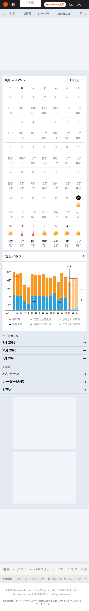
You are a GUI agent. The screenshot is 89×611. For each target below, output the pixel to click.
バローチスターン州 (72, 569)
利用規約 (7, 600)
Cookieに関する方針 (47, 600)
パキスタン (42, 569)
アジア (22, 569)
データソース (42, 604)
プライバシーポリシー (24, 600)
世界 (6, 569)
